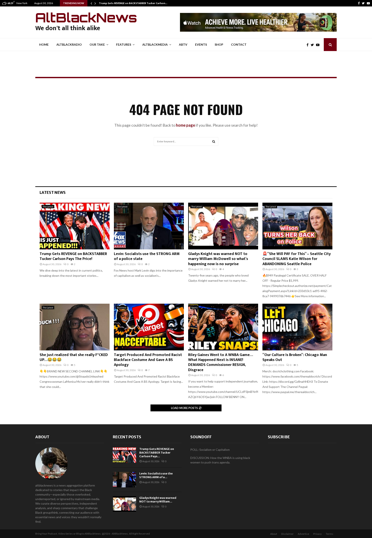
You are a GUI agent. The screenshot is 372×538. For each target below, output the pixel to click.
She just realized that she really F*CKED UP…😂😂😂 (74, 357)
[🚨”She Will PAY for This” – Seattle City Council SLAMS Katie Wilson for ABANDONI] (297, 226)
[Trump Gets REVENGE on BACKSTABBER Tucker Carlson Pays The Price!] (75, 226)
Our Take (97, 44)
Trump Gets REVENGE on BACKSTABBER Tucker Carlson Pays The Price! (73, 256)
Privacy (317, 533)
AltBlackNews (86, 17)
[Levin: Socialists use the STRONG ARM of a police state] (149, 226)
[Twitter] (363, 3)
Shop (219, 44)
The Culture (271, 307)
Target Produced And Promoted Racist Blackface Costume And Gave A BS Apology (148, 360)
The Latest (48, 206)
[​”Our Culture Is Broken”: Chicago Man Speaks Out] (297, 327)
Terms (329, 533)
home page (185, 125)
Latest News (53, 192)
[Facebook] (359, 3)
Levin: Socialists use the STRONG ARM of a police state (147, 256)
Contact (238, 44)
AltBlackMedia (155, 44)
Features (123, 44)
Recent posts (127, 436)
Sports (194, 307)
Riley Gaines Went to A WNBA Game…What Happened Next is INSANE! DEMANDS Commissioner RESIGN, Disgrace (220, 362)
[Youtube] (368, 3)
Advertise (303, 533)
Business (121, 307)
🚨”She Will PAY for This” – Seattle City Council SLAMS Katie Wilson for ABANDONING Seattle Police (296, 259)
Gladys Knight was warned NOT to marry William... (157, 499)
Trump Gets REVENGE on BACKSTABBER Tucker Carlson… (133, 3)
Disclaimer (287, 533)
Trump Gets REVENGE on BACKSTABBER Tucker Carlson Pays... (156, 452)
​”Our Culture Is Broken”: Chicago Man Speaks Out (294, 357)
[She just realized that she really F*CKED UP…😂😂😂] (75, 327)
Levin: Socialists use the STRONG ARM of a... (156, 475)
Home (44, 44)
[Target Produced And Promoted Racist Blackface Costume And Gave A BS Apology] (149, 327)
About (42, 436)
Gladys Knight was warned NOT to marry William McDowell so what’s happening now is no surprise (218, 259)
